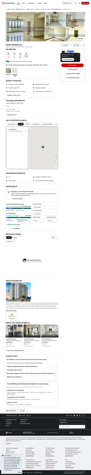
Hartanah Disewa (50, 448)
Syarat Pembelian (38, 472)
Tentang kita (8, 421)
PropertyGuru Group (11, 419)
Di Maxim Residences (12, 392)
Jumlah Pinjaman (37, 210)
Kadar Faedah (36, 217)
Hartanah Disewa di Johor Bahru (33, 465)
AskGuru (8, 450)
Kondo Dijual (29, 450)
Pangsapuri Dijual (30, 452)
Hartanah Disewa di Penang (32, 463)
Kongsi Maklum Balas (25, 423)
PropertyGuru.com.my (11, 437)
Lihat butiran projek (11, 310)
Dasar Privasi (30, 472)
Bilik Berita (22, 421)
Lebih (45, 3)
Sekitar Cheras (33, 392)
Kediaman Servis (20, 9)
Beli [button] (18, 3)
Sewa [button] (23, 3)
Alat (66, 460)
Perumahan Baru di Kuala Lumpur (73, 452)
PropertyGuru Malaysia (12, 448)
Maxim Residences (56, 9)
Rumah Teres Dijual (30, 454)
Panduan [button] (39, 3)
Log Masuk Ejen (69, 461)
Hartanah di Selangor (50, 463)
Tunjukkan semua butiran (13, 95)
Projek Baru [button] (31, 3)
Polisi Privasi (16, 462)
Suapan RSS (68, 465)
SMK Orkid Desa (28, 404)
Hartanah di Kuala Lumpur (52, 461)
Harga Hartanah (37, 204)
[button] (78, 55)
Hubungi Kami (24, 419)
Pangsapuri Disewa (50, 452)
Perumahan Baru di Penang (71, 454)
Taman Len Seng (45, 9)
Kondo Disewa (49, 450)
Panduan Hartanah (10, 452)
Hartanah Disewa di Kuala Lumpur (33, 461)
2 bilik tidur (48, 392)
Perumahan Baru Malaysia (72, 448)
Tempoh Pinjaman (51, 217)
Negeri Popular (49, 460)
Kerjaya (7, 425)
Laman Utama (10, 9)
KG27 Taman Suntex (35, 399)
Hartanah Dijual (30, 448)
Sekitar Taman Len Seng (23, 392)
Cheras (37, 9)
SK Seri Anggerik (10, 404)
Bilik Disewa (48, 454)
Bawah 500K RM (41, 392)
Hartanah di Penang (50, 465)
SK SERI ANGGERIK (19, 404)
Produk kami (8, 423)
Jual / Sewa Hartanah (70, 463)
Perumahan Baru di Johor (71, 450)
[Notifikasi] (79, 3)
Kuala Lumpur (30, 9)
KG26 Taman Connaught (13, 399)
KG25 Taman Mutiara (25, 399)
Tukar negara (62, 419)
